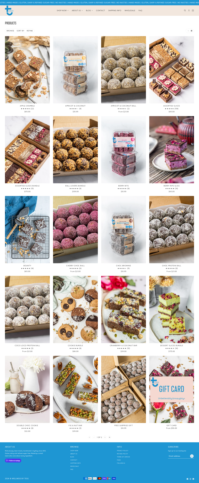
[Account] (189, 10)
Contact (73, 460)
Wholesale (74, 466)
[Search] (185, 10)
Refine (30, 31)
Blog (72, 457)
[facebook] (187, 479)
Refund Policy (122, 454)
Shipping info (75, 463)
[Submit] (192, 456)
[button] (188, 31)
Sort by (20, 31)
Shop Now (74, 450)
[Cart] (193, 10)
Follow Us (121, 463)
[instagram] (190, 479)
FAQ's (119, 460)
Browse (10, 31)
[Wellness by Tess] (9, 10)
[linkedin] (193, 479)
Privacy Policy (122, 450)
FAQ (71, 469)
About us (73, 454)
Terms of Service (123, 457)
